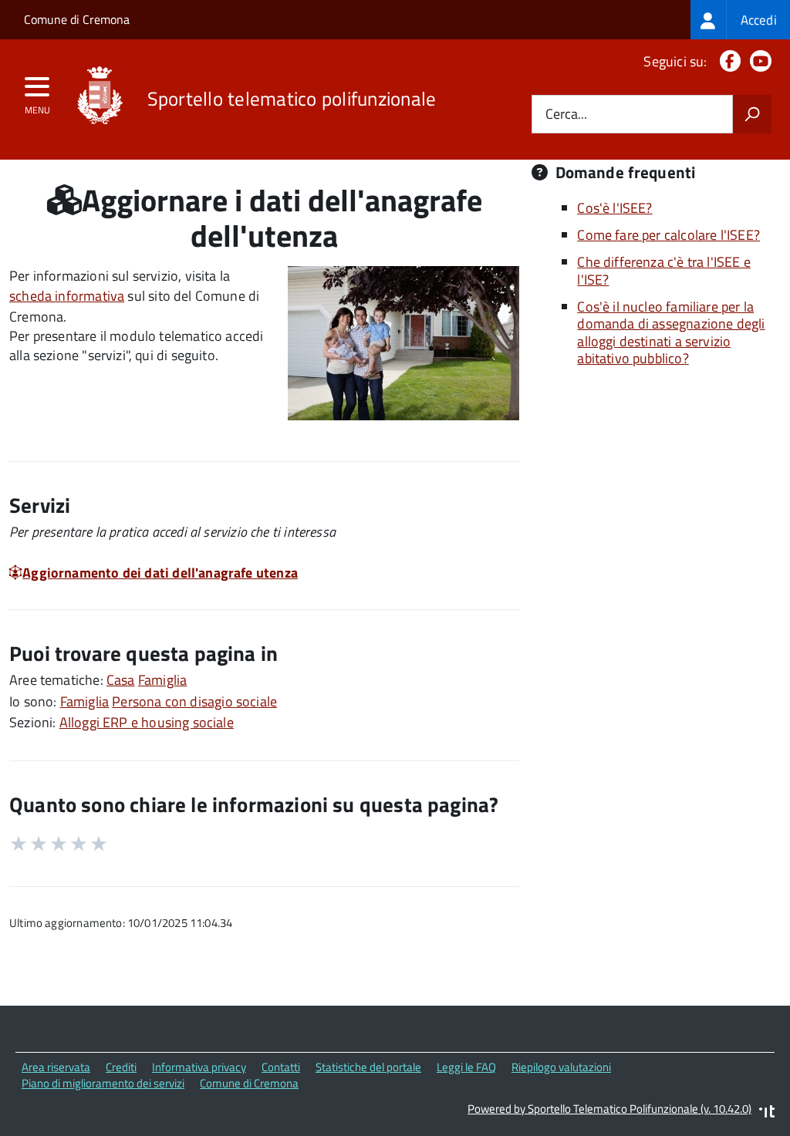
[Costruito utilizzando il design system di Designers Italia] (767, 1113)
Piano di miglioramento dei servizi (103, 1083)
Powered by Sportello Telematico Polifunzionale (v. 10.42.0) (609, 1108)
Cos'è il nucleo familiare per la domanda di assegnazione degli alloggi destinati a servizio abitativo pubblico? (671, 332)
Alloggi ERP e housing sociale (146, 722)
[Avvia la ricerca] (752, 114)
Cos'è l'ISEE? (614, 207)
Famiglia (162, 679)
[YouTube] (757, 61)
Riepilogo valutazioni (561, 1067)
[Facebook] (727, 61)
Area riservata (56, 1067)
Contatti (281, 1067)
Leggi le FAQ (466, 1067)
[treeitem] (740, 19)
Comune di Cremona (77, 19)
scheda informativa (66, 295)
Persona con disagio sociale (194, 701)
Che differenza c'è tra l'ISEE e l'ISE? (664, 270)
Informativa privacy (199, 1067)
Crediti (121, 1067)
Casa (120, 679)
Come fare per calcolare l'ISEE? (668, 234)
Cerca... (566, 114)
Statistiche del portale (368, 1067)
